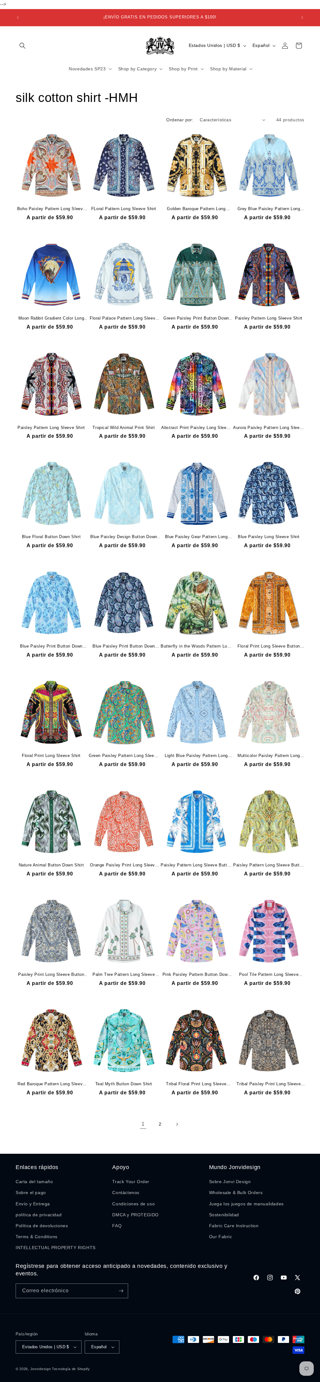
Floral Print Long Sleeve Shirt (51, 755)
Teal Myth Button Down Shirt (123, 1084)
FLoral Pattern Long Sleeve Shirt (123, 208)
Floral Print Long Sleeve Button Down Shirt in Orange (269, 646)
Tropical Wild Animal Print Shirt (123, 427)
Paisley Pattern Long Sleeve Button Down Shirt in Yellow (268, 865)
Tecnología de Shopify (71, 1369)
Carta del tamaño (34, 1181)
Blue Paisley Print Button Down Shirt (123, 646)
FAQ (117, 1225)
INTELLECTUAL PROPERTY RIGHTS (56, 1247)
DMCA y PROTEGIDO (135, 1214)
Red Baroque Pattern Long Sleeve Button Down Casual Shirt (51, 1084)
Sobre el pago (31, 1192)
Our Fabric (220, 1236)
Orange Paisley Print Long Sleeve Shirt (123, 865)
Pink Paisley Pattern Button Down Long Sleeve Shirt (196, 974)
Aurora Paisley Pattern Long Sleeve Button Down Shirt (268, 428)
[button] (22, 46)
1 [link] (143, 1124)
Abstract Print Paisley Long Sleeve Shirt (196, 428)
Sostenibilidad (224, 1214)
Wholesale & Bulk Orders (236, 1192)
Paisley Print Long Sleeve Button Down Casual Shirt (51, 974)
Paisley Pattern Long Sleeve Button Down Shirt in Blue (196, 865)
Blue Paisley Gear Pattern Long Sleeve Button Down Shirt (196, 537)
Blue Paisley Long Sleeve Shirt (269, 536)
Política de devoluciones (42, 1225)
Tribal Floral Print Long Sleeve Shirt (196, 1084)
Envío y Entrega (33, 1203)
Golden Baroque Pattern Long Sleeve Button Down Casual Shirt (196, 209)
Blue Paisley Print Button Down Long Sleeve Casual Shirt (51, 646)
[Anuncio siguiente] (302, 17)
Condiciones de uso (133, 1203)
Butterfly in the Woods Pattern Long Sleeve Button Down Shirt (196, 646)
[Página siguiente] (177, 1124)
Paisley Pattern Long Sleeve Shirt (268, 318)
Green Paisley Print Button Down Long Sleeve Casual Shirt (196, 318)
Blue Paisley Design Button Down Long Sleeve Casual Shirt (123, 537)
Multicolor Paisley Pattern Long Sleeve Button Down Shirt (269, 756)
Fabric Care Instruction (234, 1225)
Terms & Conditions (37, 1236)
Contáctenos (125, 1192)
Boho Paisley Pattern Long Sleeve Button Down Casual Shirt (51, 209)
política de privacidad (39, 1214)
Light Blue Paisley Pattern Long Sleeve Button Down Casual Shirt (196, 756)
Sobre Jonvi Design (230, 1181)
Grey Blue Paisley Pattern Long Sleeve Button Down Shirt (269, 209)
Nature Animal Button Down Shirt (51, 865)
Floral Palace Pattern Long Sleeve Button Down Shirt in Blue (124, 318)
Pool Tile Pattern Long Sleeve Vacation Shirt (268, 974)
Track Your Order (130, 1181)
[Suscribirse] (121, 1291)
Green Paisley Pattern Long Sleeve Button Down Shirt (124, 756)
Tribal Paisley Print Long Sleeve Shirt (269, 1084)
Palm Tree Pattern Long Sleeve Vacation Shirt (123, 974)
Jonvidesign (40, 1369)
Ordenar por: (179, 119)
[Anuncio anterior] (18, 17)
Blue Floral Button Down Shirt (51, 536)
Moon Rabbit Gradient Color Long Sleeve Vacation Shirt (51, 318)
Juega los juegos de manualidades (246, 1203)
